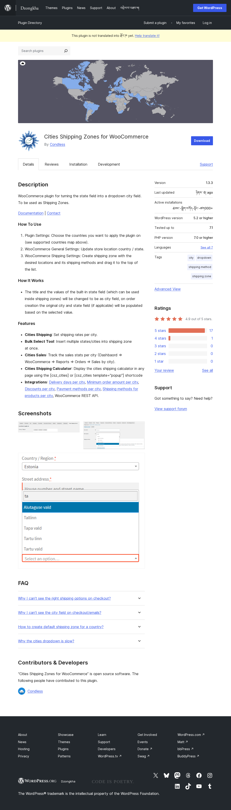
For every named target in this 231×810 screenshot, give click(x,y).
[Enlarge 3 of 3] (138, 459)
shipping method (200, 267)
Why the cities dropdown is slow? (46, 641)
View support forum (171, 408)
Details (28, 164)
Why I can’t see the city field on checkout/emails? (59, 612)
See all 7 (207, 247)
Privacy (23, 756)
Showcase (66, 735)
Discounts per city (40, 389)
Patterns (64, 756)
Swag (144, 756)
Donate (145, 749)
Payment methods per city (79, 389)
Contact (53, 213)
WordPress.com (191, 735)
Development (109, 164)
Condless (57, 144)
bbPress (186, 749)
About (22, 735)
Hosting (24, 749)
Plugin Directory (30, 23)
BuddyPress (188, 756)
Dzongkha (68, 781)
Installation (78, 164)
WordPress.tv (110, 756)
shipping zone (201, 276)
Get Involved (147, 735)
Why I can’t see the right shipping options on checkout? (64, 598)
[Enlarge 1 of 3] (73, 427)
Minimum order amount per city (112, 382)
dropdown (204, 257)
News (22, 742)
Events (143, 742)
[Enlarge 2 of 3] (138, 427)
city (191, 257)
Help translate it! (147, 36)
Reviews (52, 164)
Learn (102, 735)
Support (206, 164)
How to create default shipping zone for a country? (61, 627)
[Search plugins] (65, 50)
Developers (107, 749)
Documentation (31, 213)
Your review (164, 370)
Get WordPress (209, 8)
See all (207, 370)
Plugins (63, 749)
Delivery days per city (67, 382)
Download (202, 141)
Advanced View (168, 289)
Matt (183, 742)
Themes (64, 742)
